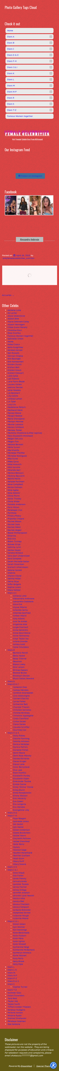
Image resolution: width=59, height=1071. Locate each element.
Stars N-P (12, 975)
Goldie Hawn (19, 835)
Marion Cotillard (16, 427)
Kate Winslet (19, 944)
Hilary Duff (18, 861)
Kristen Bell (13, 367)
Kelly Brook (18, 961)
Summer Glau (14, 992)
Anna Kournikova (21, 633)
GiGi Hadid (18, 827)
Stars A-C (12, 593)
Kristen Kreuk (14, 370)
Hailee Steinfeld (21, 841)
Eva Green (18, 801)
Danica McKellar (21, 744)
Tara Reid (12, 998)
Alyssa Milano (20, 607)
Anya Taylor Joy (21, 638)
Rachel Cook (14, 524)
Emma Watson (20, 795)
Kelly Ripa (18, 964)
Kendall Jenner (15, 350)
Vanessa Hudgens (16, 1009)
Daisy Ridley (19, 735)
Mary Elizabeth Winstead (20, 435)
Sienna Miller (14, 578)
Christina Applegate (23, 715)
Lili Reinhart (14, 393)
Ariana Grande (20, 641)
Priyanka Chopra (16, 518)
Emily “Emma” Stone (23, 787)
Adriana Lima (14, 310)
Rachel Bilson (14, 521)
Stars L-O (12, 969)
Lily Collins (13, 395)
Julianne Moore (20, 918)
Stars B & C (13, 684)
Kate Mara (18, 938)
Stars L (11, 967)
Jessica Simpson (21, 907)
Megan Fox (13, 441)
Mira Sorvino (14, 467)
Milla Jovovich (14, 464)
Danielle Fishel (20, 750)
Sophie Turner (20, 987)
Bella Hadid (19, 655)
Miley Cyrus (13, 461)
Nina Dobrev (14, 493)
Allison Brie (13, 318)
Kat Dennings (20, 929)
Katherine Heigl (21, 947)
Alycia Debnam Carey (18, 321)
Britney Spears (20, 670)
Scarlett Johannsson (18, 567)
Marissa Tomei (15, 430)
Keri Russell (13, 353)
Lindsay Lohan (15, 398)
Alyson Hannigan (16, 324)
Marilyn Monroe (15, 421)
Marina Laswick (15, 424)
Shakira (11, 572)
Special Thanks (43, 1066)
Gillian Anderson (21, 829)
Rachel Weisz (14, 527)
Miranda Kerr (14, 470)
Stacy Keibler (14, 590)
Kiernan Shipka (15, 356)
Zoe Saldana (14, 1024)
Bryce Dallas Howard (23, 678)
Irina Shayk (19, 872)
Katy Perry (18, 958)
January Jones (20, 881)
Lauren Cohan (15, 384)
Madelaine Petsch (17, 407)
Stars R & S (13, 981)
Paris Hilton (13, 507)
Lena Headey (14, 390)
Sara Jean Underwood (19, 555)
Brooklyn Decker (21, 675)
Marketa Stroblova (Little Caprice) (25, 433)
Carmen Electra (21, 698)
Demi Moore (19, 752)
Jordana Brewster (22, 910)
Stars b (11, 681)
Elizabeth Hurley (21, 775)
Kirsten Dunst (15, 364)
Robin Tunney (15, 541)
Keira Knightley (15, 347)
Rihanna (12, 535)
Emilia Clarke (19, 784)
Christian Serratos (22, 710)
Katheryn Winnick (22, 952)
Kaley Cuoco (14, 344)
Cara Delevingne (21, 695)
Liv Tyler (12, 401)
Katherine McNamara (24, 949)
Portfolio (12, 513)
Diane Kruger (19, 761)
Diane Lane (19, 764)
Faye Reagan (19, 818)
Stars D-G (12, 812)
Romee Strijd (14, 544)
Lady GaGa (13, 375)
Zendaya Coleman (17, 1021)
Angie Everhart (20, 627)
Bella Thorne (19, 658)
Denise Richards (21, 758)
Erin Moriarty (19, 798)
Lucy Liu (12, 404)
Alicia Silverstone (16, 316)
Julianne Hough (21, 915)
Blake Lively (19, 664)
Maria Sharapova (16, 418)
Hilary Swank (19, 864)
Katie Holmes (19, 955)
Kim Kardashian (15, 361)
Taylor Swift (14, 1004)
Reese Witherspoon (17, 532)
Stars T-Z (12, 989)
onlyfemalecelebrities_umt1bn (18, 258)
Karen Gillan (19, 924)
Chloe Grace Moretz (17, 327)
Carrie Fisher (19, 701)
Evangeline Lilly (21, 810)
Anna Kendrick (20, 630)
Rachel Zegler (15, 530)
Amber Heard (19, 615)
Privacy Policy (14, 515)
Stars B (11, 650)
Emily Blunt (19, 790)
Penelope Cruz (15, 510)
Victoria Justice (15, 1012)
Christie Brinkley (21, 712)
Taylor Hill (13, 1001)
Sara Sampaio (14, 558)
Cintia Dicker (19, 721)
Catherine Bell (20, 704)
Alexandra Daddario (23, 601)
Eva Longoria (19, 804)
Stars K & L (13, 921)
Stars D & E (13, 732)
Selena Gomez (15, 570)
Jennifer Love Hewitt (23, 895)
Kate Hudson (19, 935)
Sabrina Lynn (14, 547)
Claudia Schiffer (21, 727)
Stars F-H (12, 815)
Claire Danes (19, 724)
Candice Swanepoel (23, 692)
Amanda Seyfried (22, 613)
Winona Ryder (15, 1015)
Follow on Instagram (31, 176)
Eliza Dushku (14, 333)
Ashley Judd (19, 644)
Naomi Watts (14, 478)
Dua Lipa (17, 770)
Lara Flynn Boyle (16, 381)
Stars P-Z (12, 978)
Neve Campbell (15, 484)
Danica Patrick (20, 747)
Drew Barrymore (21, 767)
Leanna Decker (15, 387)
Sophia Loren (14, 587)
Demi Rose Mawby (22, 755)
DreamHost (26, 1066)
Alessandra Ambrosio (29, 239)
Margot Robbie (15, 415)
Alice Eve (17, 604)
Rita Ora (12, 538)
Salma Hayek (14, 550)
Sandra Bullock (15, 552)
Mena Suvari (14, 447)
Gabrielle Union (15, 338)
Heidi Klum (18, 858)
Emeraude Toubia (22, 781)
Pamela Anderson (16, 504)
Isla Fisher (18, 875)
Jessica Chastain (21, 904)
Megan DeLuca (15, 438)
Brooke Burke (20, 672)
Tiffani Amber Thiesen (19, 1007)
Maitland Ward (15, 410)
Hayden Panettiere (22, 852)
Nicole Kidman (15, 487)
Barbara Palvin (20, 652)
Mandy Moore (14, 413)
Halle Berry (18, 844)
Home (10, 341)
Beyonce (17, 661)
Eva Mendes (19, 807)
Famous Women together (20, 336)
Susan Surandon (16, 995)
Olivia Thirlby (14, 498)
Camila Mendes (20, 690)
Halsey (16, 847)
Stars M (11, 972)
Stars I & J (13, 870)
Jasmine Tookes (21, 884)
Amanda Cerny (20, 610)
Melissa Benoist (15, 444)
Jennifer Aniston (21, 892)
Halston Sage (19, 849)
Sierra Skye (13, 581)
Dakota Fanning (21, 738)
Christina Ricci (15, 330)
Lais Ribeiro (13, 378)
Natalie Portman (16, 481)
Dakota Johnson (21, 741)
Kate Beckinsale (21, 932)
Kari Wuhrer (19, 927)
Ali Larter (8, 295)
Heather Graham (21, 855)
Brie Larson (18, 667)
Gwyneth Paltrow (22, 838)
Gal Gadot (18, 824)
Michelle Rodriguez (17, 455)
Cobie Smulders (21, 647)
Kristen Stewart (16, 373)
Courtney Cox (19, 730)
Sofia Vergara (14, 584)
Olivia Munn (14, 495)
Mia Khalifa (13, 450)
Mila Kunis (13, 458)
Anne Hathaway (21, 635)
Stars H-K (12, 867)
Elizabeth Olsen (21, 778)
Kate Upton (19, 941)
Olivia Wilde (13, 501)
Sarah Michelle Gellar (18, 561)
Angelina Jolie (20, 624)
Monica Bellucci (15, 473)
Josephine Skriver (22, 912)
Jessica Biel (18, 901)
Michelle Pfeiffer (16, 453)
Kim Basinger (14, 358)
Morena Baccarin (16, 475)
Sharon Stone (14, 575)
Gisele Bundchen (21, 832)
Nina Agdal (13, 490)
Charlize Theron (21, 707)
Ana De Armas (20, 621)
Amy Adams (19, 618)
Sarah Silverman (16, 564)
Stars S (11, 984)
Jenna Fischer (20, 887)
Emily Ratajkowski (22, 792)
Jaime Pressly (19, 878)
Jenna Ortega (19, 890)
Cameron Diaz (20, 687)
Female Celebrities (27, 134)
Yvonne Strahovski (17, 1018)
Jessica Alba (19, 898)
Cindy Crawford (21, 718)
